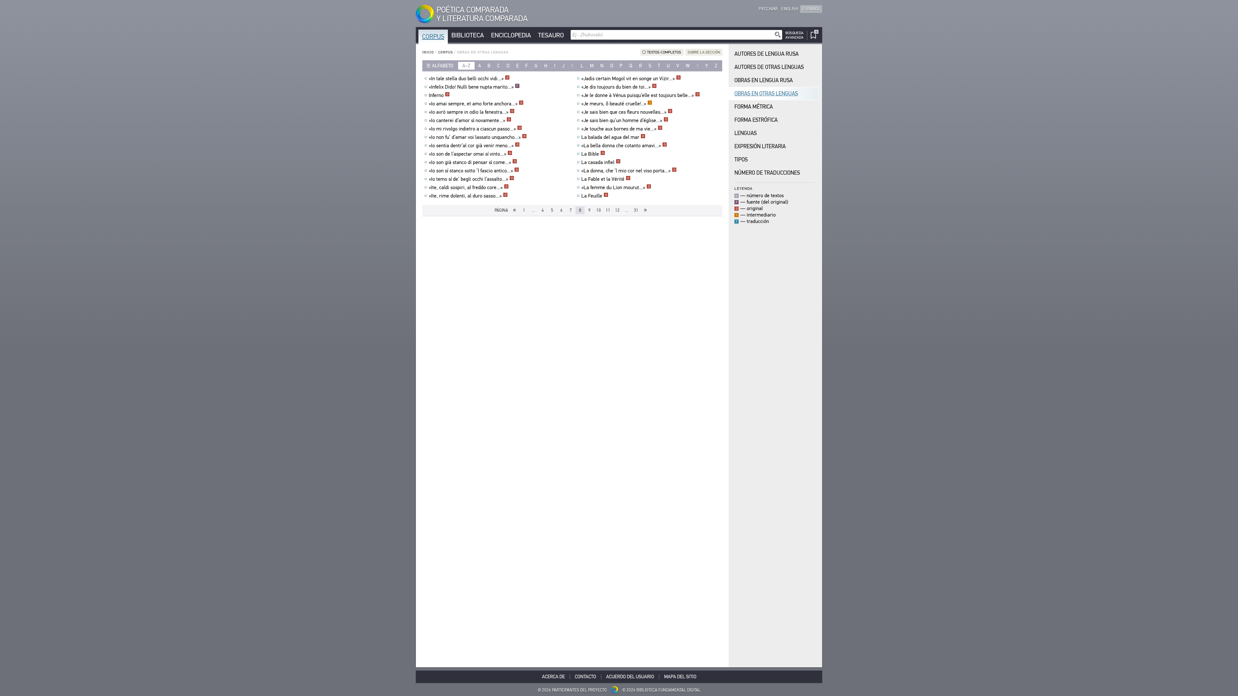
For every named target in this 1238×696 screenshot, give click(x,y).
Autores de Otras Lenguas (769, 67)
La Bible (592, 154)
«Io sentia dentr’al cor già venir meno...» (473, 146)
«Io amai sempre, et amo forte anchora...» (475, 104)
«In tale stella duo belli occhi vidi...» (468, 79)
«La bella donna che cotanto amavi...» (623, 146)
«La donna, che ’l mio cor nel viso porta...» (628, 171)
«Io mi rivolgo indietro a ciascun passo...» (475, 129)
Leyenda (743, 188)
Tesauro (551, 35)
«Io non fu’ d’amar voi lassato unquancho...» (477, 137)
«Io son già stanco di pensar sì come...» (472, 162)
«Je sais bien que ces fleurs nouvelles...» (626, 112)
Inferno (438, 95)
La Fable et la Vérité (605, 179)
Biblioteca (467, 35)
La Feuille (594, 196)
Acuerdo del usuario (630, 677)
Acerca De (553, 677)
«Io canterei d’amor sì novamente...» (469, 120)
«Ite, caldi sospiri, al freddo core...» (468, 187)
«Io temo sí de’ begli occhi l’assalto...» (471, 179)
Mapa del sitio (680, 677)
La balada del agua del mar (612, 137)
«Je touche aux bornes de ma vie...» (621, 129)
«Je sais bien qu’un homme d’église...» (624, 120)
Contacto (585, 677)
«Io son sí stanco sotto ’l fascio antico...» (473, 171)
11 (608, 210)
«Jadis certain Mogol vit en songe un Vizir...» (630, 79)
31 (636, 210)
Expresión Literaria (760, 146)
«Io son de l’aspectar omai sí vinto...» (470, 154)
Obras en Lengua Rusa (763, 80)
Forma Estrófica (756, 120)
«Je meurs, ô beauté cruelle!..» (615, 104)
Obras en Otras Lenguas (766, 93)
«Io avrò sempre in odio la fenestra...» (471, 112)
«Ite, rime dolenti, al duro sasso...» (467, 196)
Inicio (428, 52)
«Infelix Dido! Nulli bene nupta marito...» (473, 87)
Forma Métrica (753, 106)
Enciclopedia (511, 35)
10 (598, 210)
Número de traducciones (767, 172)
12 (617, 210)
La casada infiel (600, 162)
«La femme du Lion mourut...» (615, 187)
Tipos (741, 159)
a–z (466, 66)
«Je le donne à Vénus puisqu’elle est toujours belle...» (640, 95)
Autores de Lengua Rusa (766, 54)
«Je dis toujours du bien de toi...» (618, 87)
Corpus (433, 36)
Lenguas (745, 133)
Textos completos (664, 52)
